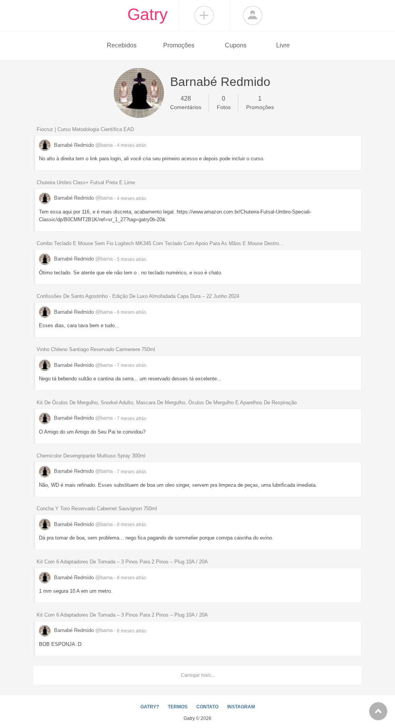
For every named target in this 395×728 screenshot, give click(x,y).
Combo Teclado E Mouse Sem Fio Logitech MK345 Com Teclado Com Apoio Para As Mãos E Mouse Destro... (160, 243)
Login (252, 15)
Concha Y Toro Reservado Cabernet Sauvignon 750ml (97, 508)
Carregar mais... (197, 675)
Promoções (178, 45)
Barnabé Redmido (82, 145)
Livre (283, 45)
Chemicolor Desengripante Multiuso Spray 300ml (91, 456)
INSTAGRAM (241, 707)
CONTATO (207, 707)
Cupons (235, 45)
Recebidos (122, 45)
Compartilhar (204, 15)
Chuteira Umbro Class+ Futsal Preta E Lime (86, 182)
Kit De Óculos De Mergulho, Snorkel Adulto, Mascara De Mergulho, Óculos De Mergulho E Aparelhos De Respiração (167, 402)
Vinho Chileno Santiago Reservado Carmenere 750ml (96, 349)
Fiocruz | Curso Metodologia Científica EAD (85, 129)
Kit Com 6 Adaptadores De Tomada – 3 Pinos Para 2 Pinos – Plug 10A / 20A (122, 562)
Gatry (147, 14)
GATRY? (149, 707)
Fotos (224, 102)
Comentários (185, 102)
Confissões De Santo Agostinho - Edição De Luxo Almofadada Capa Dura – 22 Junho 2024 (138, 296)
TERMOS (177, 707)
